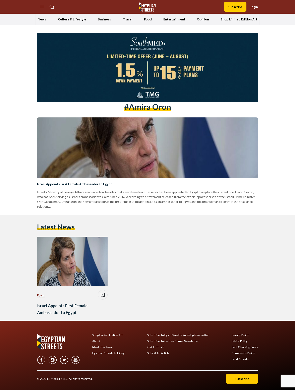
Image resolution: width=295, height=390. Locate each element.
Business (104, 19)
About (96, 341)
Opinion (203, 19)
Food (148, 19)
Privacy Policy (240, 335)
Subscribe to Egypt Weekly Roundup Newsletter (178, 335)
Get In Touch (155, 347)
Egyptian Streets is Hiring (108, 353)
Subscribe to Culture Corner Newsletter (172, 341)
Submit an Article (158, 353)
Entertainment (174, 19)
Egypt (41, 295)
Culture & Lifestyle (72, 19)
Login (254, 7)
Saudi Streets (240, 359)
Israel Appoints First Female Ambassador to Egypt (74, 184)
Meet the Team (102, 347)
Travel (127, 19)
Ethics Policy (239, 341)
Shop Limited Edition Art (239, 19)
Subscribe (235, 7)
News (42, 19)
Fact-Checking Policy (245, 347)
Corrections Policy (243, 353)
